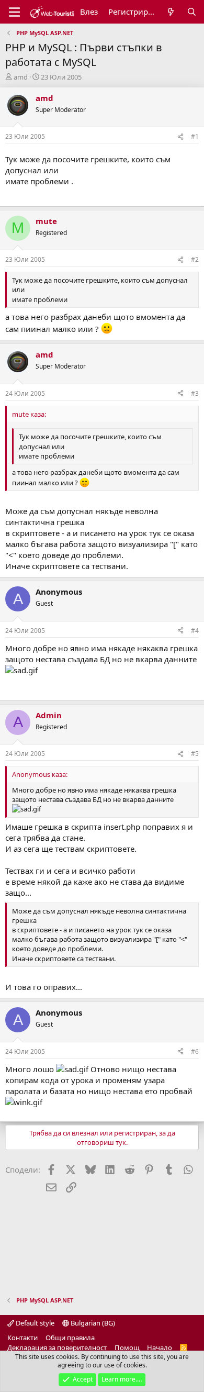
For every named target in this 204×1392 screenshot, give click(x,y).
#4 (195, 630)
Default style (34, 1323)
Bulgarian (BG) (92, 1323)
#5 (195, 753)
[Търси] (192, 11)
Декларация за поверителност (57, 1347)
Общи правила (70, 1337)
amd (21, 77)
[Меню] (14, 12)
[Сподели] (180, 137)
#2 (195, 259)
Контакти (22, 1337)
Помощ (127, 1347)
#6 (195, 1051)
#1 (195, 136)
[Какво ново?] (171, 11)
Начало (159, 1347)
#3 (195, 393)
